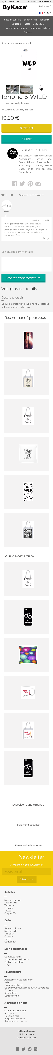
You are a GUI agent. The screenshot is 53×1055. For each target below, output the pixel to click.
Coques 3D (38, 24)
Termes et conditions (26, 1038)
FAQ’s (7, 964)
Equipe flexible (11, 995)
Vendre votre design (16, 28)
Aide (6, 982)
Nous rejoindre (11, 1016)
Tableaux (44, 19)
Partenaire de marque (15, 1021)
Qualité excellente (13, 985)
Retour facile (10, 993)
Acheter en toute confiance (18, 979)
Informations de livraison (16, 959)
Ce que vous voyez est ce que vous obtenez (26, 987)
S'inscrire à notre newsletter (26, 865)
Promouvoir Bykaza (40, 28)
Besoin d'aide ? (44, 6)
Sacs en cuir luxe (12, 19)
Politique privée (26, 1034)
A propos (9, 1013)
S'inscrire (26, 879)
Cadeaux (28, 32)
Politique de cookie (26, 1031)
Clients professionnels (15, 1010)
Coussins (16, 24)
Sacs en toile (30, 19)
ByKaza (15, 7)
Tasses (26, 24)
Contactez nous (12, 956)
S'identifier (45, 1)
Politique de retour (13, 962)
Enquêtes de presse (14, 1018)
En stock (8, 990)
